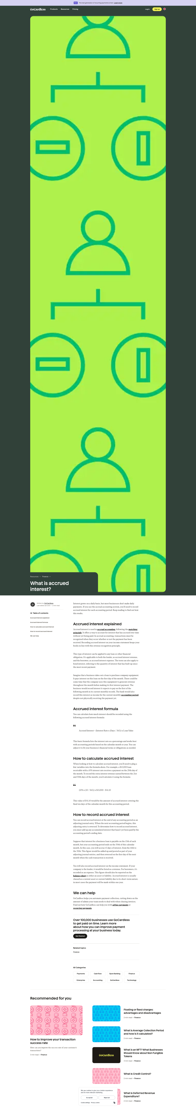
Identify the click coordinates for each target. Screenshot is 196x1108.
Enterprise (81, 980)
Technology (131, 980)
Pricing (75, 9)
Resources (65, 9)
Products (54, 9)
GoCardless (48, 603)
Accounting (97, 980)
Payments (81, 974)
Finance (45, 576)
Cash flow (98, 974)
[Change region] (164, 9)
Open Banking (114, 974)
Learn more (118, 3)
